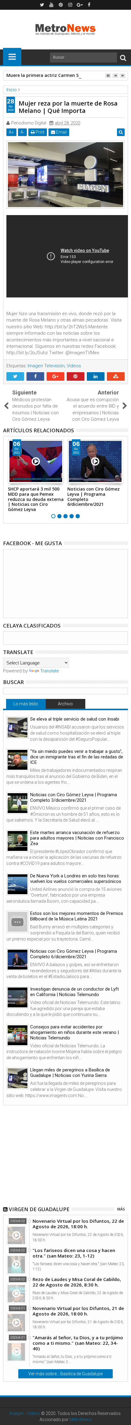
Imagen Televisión (46, 366)
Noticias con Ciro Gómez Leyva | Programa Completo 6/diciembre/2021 (93, 496)
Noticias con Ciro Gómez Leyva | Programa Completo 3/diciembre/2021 (73, 797)
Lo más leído (25, 703)
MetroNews (80, 1419)
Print (39, 132)
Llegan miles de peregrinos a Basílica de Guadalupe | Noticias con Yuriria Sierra (70, 1072)
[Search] (123, 57)
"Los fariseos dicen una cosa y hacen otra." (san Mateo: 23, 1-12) (74, 1253)
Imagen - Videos (24, 1413)
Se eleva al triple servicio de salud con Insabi (74, 719)
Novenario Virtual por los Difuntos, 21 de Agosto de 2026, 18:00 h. (78, 1311)
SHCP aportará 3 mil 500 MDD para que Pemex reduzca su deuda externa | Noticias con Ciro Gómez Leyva (36, 499)
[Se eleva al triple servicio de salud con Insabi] (17, 727)
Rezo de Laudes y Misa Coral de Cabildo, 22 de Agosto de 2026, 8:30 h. (77, 1282)
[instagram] (70, 5)
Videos (74, 366)
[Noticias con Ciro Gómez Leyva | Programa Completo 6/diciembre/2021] (17, 960)
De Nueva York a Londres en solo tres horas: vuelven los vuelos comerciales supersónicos (75, 878)
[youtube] (51, 5)
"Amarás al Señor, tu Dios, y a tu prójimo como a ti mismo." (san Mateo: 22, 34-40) (78, 1342)
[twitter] (42, 5)
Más (121, 1209)
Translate (49, 671)
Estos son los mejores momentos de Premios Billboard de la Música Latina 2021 (76, 916)
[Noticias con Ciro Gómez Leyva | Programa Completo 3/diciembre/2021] (17, 803)
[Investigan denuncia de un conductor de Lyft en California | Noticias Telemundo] (17, 997)
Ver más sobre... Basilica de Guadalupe (65, 1373)
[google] (80, 5)
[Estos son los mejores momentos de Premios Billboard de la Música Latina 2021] (17, 922)
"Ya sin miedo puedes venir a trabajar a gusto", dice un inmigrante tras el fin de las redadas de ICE (76, 757)
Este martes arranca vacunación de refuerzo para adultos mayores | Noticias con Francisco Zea (77, 838)
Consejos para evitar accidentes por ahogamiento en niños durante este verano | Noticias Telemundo (74, 1032)
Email (61, 132)
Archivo (65, 703)
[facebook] (89, 5)
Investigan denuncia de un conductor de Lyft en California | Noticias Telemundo (74, 991)
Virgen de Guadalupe (39, 1209)
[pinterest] (61, 5)
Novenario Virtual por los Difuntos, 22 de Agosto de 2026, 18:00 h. (78, 1223)
